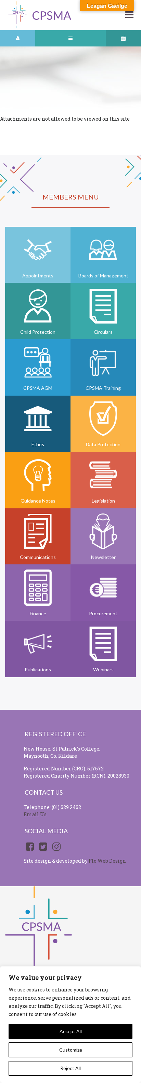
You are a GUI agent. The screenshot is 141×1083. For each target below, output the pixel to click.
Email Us (35, 814)
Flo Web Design (107, 861)
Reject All (70, 1068)
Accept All (71, 1031)
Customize (70, 1050)
